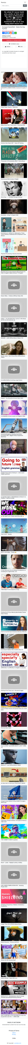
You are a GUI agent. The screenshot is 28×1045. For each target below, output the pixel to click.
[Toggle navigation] (25, 2)
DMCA (14, 1032)
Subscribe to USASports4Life (14, 40)
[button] (25, 5)
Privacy (14, 1034)
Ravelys (3, 2)
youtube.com (17, 1043)
